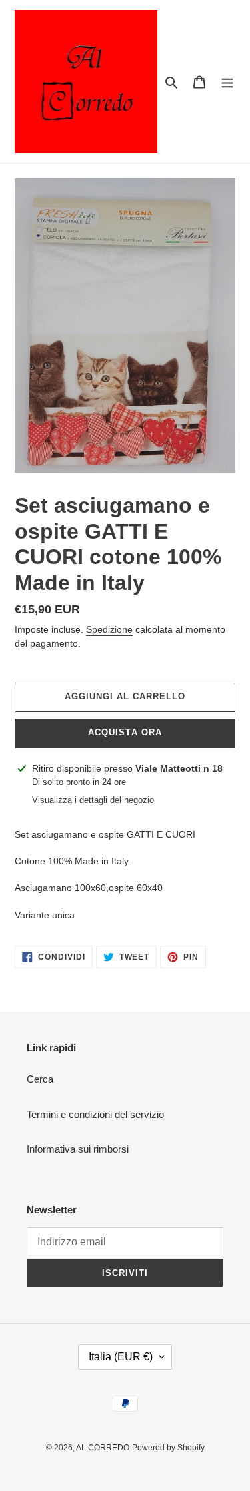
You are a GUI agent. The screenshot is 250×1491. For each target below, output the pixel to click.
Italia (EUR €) (121, 1356)
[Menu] (227, 81)
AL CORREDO (102, 1447)
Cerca (40, 1079)
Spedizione (109, 629)
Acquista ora (124, 732)
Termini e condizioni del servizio (95, 1114)
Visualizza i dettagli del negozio (93, 800)
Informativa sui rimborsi (78, 1149)
